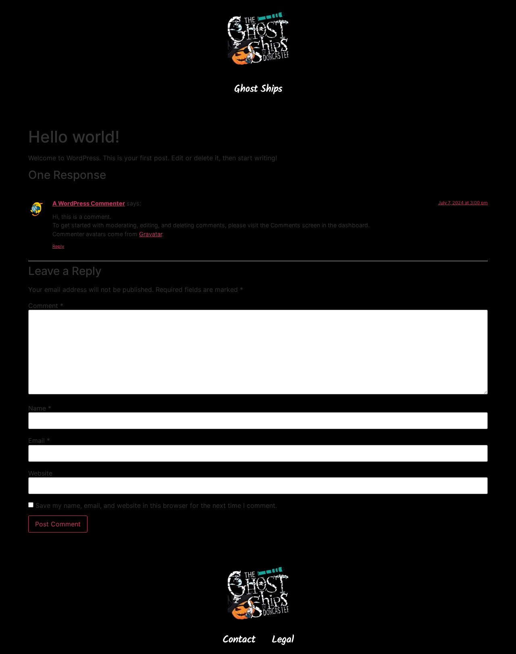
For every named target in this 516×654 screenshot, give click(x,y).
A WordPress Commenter (88, 203)
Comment (45, 305)
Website (40, 473)
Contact (239, 640)
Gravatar (150, 234)
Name (39, 408)
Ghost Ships (258, 90)
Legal (283, 640)
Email (39, 440)
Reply (58, 246)
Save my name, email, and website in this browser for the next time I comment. (156, 505)
